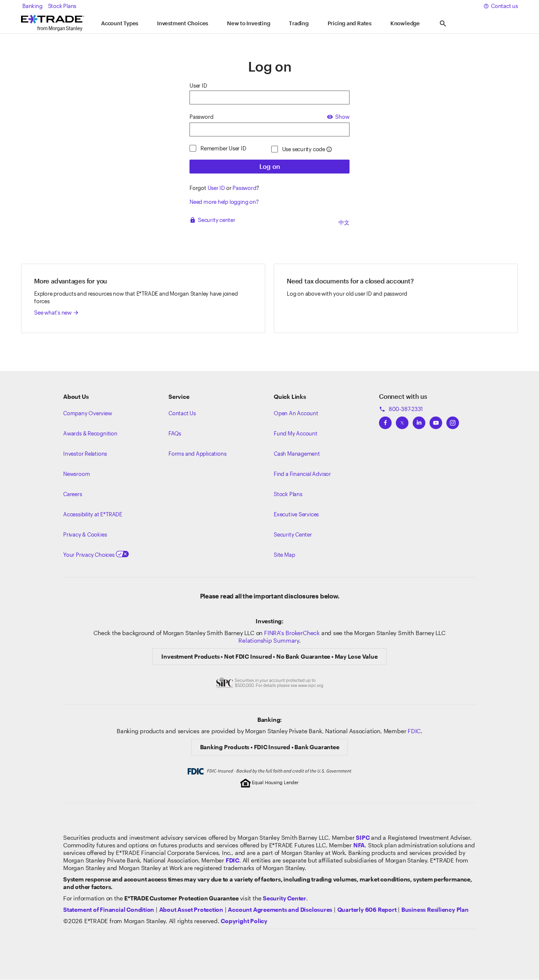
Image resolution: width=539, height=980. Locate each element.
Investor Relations (85, 453)
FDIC (414, 730)
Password (201, 117)
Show (338, 116)
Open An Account (296, 413)
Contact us (504, 6)
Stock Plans (62, 6)
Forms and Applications (197, 453)
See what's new (56, 312)
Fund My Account (296, 433)
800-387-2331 (401, 409)
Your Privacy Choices (89, 554)
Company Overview (87, 413)
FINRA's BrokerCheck (292, 632)
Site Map (284, 554)
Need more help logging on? (224, 201)
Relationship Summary (268, 640)
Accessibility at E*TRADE (92, 514)
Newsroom (76, 473)
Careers (72, 494)
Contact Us (182, 413)
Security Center (293, 534)
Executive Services (296, 514)
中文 (344, 222)
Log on (269, 166)
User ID (198, 85)
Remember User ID (223, 148)
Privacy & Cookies (85, 534)
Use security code (303, 149)
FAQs (174, 433)
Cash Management (297, 453)
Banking (32, 6)
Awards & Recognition (90, 433)
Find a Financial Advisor (302, 473)
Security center (212, 219)
